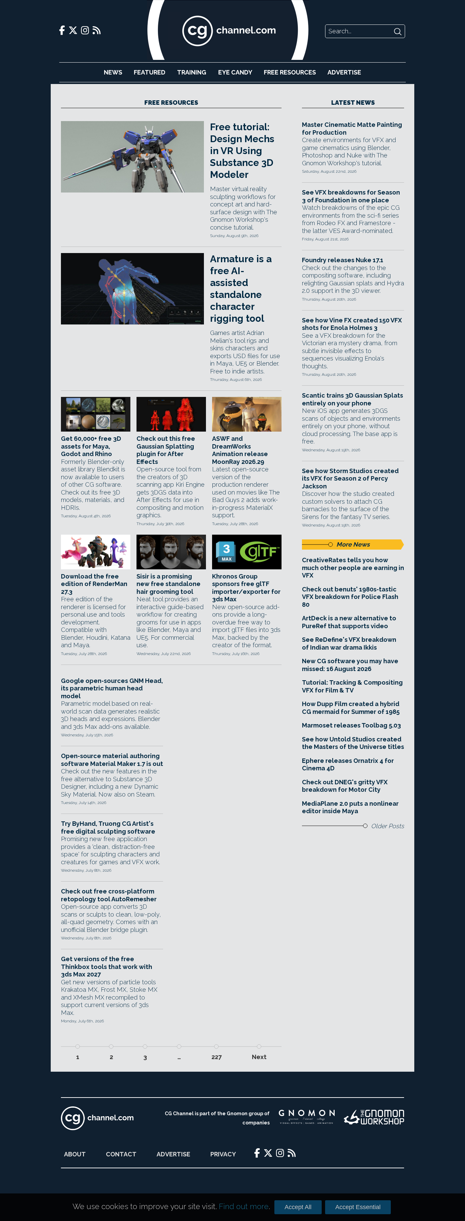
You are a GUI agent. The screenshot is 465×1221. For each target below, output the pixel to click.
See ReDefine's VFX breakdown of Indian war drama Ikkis (349, 643)
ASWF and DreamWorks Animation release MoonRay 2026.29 (240, 450)
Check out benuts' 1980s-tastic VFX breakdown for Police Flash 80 (350, 597)
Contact (121, 1154)
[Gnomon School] (307, 1118)
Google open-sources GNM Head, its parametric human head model (112, 688)
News (113, 72)
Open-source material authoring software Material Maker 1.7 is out (112, 759)
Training (191, 72)
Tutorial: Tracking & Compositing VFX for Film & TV (352, 686)
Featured (149, 72)
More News (353, 544)
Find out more (244, 1206)
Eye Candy (235, 72)
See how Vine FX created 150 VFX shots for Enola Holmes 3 (352, 324)
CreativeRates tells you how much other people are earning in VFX (353, 567)
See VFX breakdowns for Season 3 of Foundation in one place (351, 196)
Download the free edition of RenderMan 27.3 (94, 584)
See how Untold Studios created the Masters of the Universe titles (353, 743)
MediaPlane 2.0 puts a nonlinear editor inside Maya (350, 807)
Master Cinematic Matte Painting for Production (352, 128)
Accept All (298, 1207)
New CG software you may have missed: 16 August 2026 (350, 664)
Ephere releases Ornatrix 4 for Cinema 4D (348, 764)
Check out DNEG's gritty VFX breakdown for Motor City (345, 786)
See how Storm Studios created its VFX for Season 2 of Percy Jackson (350, 478)
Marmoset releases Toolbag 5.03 (351, 725)
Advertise (344, 72)
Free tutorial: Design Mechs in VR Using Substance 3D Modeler (242, 150)
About (75, 1154)
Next (259, 1056)
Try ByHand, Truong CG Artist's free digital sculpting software (108, 827)
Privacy (223, 1154)
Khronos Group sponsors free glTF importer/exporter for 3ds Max (246, 588)
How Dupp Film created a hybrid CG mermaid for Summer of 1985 (351, 707)
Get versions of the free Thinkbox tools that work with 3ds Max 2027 (106, 966)
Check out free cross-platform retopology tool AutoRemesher (109, 895)
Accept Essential (358, 1207)
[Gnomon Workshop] (374, 1118)
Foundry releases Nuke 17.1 (342, 260)
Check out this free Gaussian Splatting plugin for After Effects (166, 450)
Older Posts (387, 826)
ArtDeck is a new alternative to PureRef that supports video (349, 622)
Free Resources (290, 72)
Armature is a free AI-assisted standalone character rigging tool (241, 288)
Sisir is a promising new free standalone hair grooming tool (169, 584)
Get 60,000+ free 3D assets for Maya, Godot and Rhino (91, 446)
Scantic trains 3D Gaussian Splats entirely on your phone (352, 399)
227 (216, 1056)
